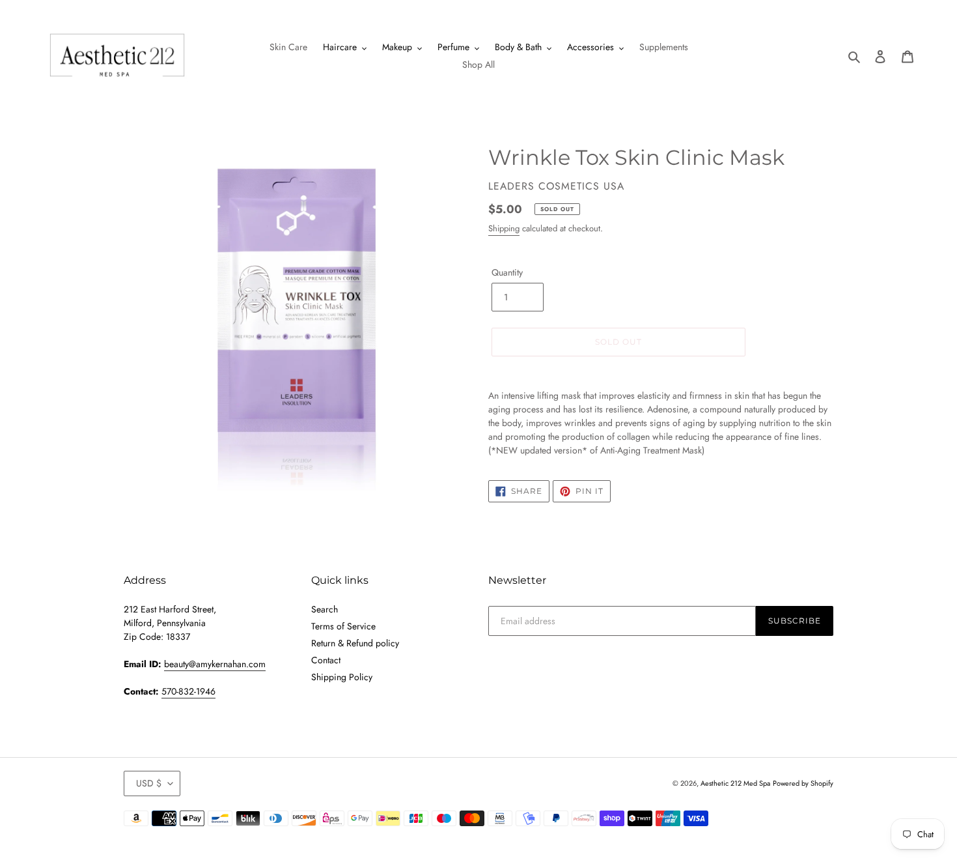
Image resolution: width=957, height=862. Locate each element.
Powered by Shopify (803, 783)
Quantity (507, 272)
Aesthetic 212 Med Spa (735, 783)
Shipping (504, 228)
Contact (325, 660)
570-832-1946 (188, 691)
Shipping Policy (341, 676)
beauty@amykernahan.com (215, 663)
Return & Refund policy (355, 643)
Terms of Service (343, 626)
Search (324, 609)
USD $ (148, 783)
